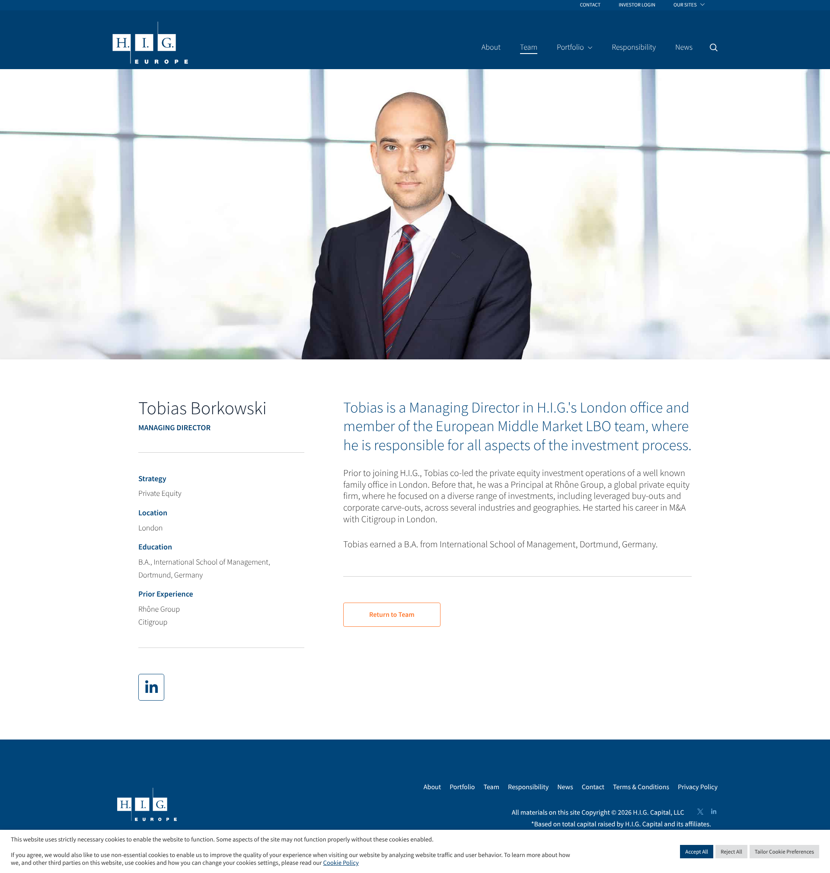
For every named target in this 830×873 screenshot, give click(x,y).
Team (491, 787)
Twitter (700, 812)
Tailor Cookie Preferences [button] (784, 851)
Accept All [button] (696, 851)
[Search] (714, 47)
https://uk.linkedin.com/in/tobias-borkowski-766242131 (151, 687)
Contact (593, 787)
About (432, 787)
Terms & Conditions (641, 787)
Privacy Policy (698, 787)
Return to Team (392, 614)
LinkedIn (714, 812)
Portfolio (462, 787)
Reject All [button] (731, 851)
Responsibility (528, 787)
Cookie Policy (341, 863)
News (565, 787)
